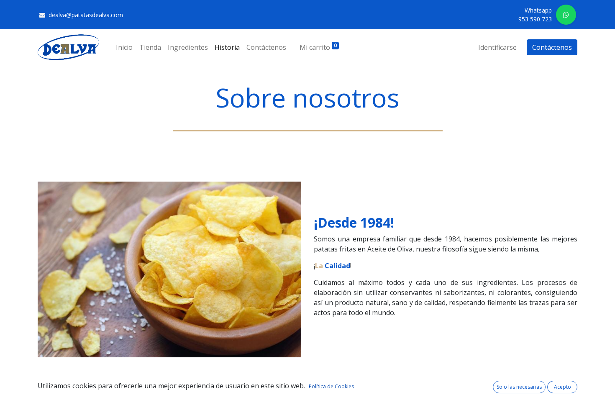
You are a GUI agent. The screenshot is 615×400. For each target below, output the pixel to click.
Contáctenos (552, 47)
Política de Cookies (331, 386)
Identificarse (497, 47)
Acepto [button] (562, 386)
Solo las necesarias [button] (519, 386)
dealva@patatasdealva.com (87, 15)
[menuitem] (124, 47)
